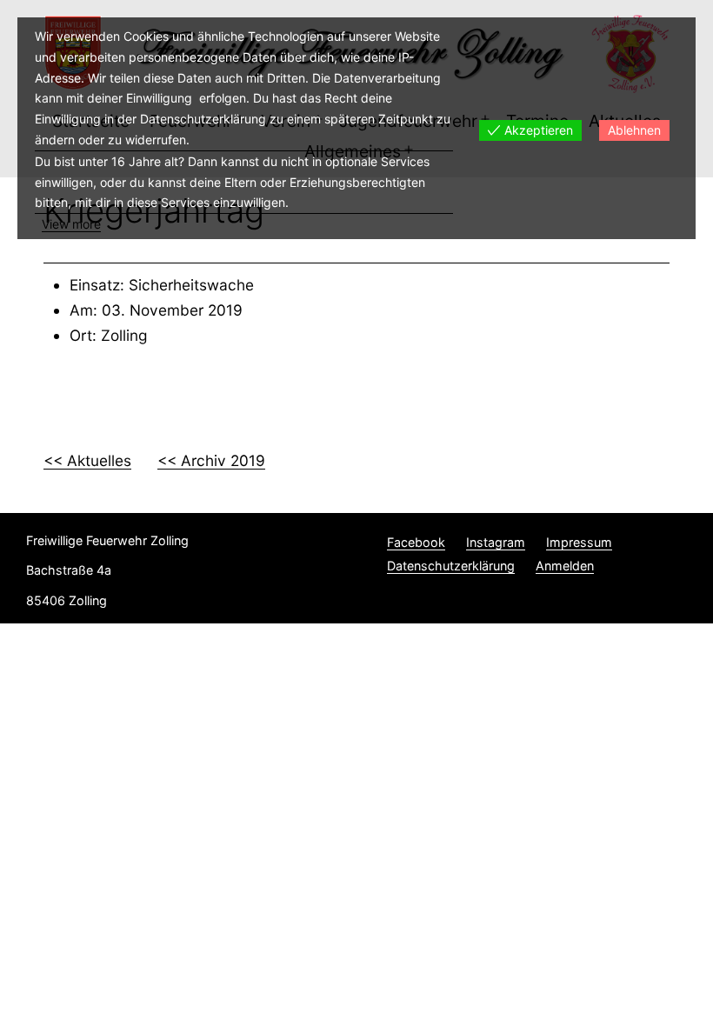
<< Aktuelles (87, 460)
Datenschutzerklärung (451, 565)
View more (71, 224)
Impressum (579, 542)
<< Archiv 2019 (211, 460)
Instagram (495, 542)
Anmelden (565, 565)
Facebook (416, 542)
